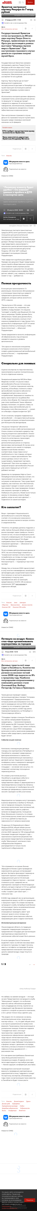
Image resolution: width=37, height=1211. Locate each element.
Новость (9, 156)
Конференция (12, 1103)
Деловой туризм (19, 1094)
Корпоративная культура (9, 1099)
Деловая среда (6, 1097)
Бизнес (4, 1103)
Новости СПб (6, 607)
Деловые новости (27, 605)
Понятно (29, 1200)
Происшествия (15, 605)
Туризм (28, 1094)
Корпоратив (16, 1097)
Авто (15, 603)
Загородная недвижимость (10, 1101)
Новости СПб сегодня (19, 607)
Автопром (23, 603)
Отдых (22, 1099)
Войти (30, 2)
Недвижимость (25, 1101)
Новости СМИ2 (7, 176)
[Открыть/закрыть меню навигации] (20, 2)
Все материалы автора (9, 29)
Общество (5, 605)
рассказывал (21, 584)
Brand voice (22, 1103)
